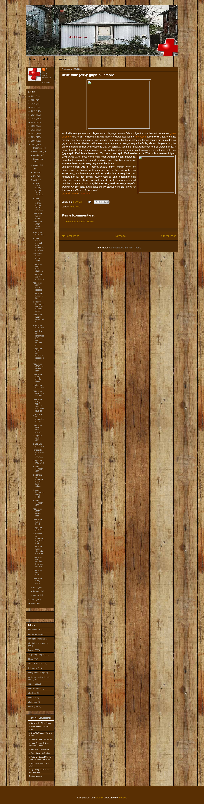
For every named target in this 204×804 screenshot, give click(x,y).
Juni (35, 172)
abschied (32, 693)
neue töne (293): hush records (37, 286)
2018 (33, 107)
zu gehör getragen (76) (38, 468)
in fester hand (34, 688)
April (35, 180)
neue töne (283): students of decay (38, 550)
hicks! (30, 659)
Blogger (122, 797)
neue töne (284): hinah (37, 521)
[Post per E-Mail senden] (89, 201)
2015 (33, 119)
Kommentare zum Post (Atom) (125, 247)
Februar (37, 591)
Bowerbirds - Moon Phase (41, 723)
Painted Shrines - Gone (40, 749)
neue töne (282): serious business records (38, 562)
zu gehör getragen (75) (38, 502)
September (38, 159)
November (38, 152)
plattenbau (32, 702)
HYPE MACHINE (41, 717)
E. (46, 69)
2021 (33, 96)
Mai (35, 176)
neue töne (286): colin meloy (37, 428)
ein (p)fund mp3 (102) (38, 462)
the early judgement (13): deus (38, 493)
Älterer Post (168, 236)
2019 (33, 104)
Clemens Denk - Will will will (41, 739)
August (36, 165)
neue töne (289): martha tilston (37, 377)
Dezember (38, 148)
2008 (33, 145)
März (35, 588)
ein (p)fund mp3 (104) (38, 386)
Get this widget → (36, 776)
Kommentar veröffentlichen (80, 221)
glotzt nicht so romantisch (39, 643)
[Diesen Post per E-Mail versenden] (95, 202)
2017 (33, 111)
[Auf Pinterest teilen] (107, 202)
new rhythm (33, 706)
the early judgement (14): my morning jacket (38, 306)
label (45, 59)
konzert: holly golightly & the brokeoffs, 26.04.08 (38, 244)
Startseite (120, 236)
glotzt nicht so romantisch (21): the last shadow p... (38, 338)
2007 (33, 600)
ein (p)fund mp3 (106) (38, 326)
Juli (35, 169)
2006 (33, 603)
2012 (33, 130)
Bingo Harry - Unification (40, 753)
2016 (33, 115)
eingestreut (33, 634)
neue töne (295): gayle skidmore (38, 267)
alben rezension (35, 664)
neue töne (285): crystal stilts (37, 512)
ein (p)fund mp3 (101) (38, 529)
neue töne (75, 206)
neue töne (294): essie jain (38, 277)
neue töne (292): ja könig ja (38, 295)
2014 (33, 122)
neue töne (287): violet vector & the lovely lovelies (38, 405)
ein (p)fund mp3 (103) (38, 445)
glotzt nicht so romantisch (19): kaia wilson (38, 481)
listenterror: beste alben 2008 (38, 256)
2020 (33, 100)
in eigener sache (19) (37, 438)
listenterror (32, 668)
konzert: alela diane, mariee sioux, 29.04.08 (38, 189)
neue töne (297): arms (37, 215)
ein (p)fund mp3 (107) (38, 233)
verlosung (32, 684)
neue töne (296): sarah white (37, 225)
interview (32, 698)
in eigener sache (35, 673)
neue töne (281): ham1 (37, 572)
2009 (33, 141)
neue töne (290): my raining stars (38, 367)
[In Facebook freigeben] (104, 202)
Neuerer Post (70, 236)
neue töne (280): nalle (37, 580)
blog (32, 59)
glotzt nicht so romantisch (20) (38, 418)
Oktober (37, 155)
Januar (36, 595)
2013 (33, 126)
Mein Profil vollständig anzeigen (46, 77)
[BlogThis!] (98, 202)
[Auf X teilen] (101, 202)
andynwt (99, 797)
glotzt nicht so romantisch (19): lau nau (38, 538)
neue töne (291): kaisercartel (38, 318)
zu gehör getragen (36, 655)
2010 (33, 137)
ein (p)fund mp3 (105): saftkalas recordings (38, 354)
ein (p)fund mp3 (35, 639)
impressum (62, 59)
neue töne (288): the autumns (38, 393)
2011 (33, 133)
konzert (31, 650)
